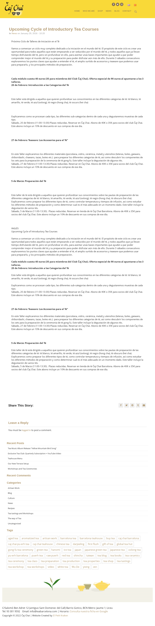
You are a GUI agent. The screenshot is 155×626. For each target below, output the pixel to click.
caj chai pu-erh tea (18, 544)
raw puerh (52, 555)
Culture (11, 498)
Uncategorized (14, 523)
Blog (116, 11)
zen (95, 566)
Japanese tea (117, 549)
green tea (42, 549)
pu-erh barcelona (18, 555)
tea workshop (16, 566)
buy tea (110, 538)
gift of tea (107, 544)
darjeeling (78, 544)
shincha (78, 555)
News (108, 11)
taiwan (90, 555)
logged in (26, 430)
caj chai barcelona (128, 538)
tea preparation (50, 561)
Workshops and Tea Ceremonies (22, 468)
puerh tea (37, 555)
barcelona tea (68, 538)
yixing (86, 566)
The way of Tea (14, 518)
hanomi (55, 549)
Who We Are (89, 11)
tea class (32, 561)
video (51, 566)
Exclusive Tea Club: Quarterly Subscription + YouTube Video (34, 453)
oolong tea (134, 549)
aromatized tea (30, 538)
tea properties (91, 561)
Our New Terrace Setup (18, 463)
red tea (66, 555)
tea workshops (35, 566)
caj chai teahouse (43, 544)
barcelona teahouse (91, 538)
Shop (100, 11)
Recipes (11, 508)
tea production (71, 561)
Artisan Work (14, 488)
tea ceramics (132, 555)
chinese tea (62, 544)
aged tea (13, 538)
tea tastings (123, 561)
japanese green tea (96, 549)
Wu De (75, 566)
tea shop (108, 561)
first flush (93, 544)
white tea (63, 566)
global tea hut (124, 544)
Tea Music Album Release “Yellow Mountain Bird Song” (32, 448)
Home (77, 11)
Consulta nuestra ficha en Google (89, 611)
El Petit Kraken (60, 615)
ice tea (67, 549)
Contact (126, 11)
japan (78, 549)
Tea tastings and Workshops (20, 513)
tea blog (102, 555)
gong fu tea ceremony (20, 549)
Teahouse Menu (15, 458)
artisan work (50, 538)
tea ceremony (16, 561)
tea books (116, 555)
